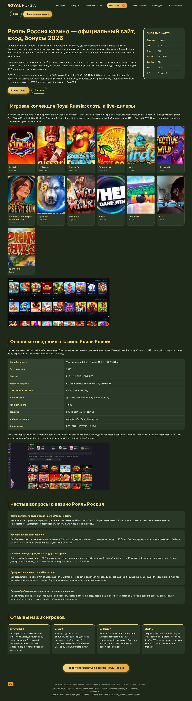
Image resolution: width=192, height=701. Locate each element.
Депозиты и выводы (94, 5)
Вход (15, 14)
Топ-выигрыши (175, 5)
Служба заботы (138, 5)
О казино (39, 90)
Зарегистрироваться (38, 14)
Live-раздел (116, 5)
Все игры (60, 5)
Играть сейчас (18, 90)
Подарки (75, 5)
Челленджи (157, 5)
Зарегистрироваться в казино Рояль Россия (96, 667)
